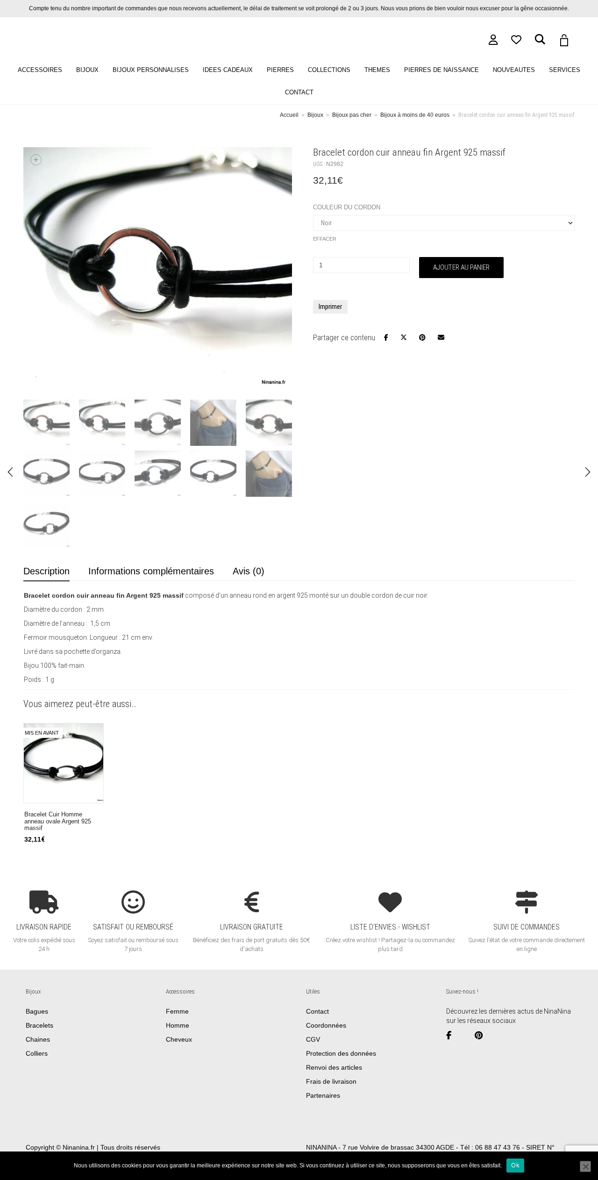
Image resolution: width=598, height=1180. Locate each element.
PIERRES (280, 70)
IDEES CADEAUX (228, 70)
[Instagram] (466, 1035)
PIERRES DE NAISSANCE (441, 70)
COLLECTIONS (329, 70)
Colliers (37, 1053)
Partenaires (323, 1095)
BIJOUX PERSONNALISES (151, 70)
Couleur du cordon (346, 207)
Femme (177, 1011)
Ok (515, 1165)
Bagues (37, 1011)
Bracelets (39, 1025)
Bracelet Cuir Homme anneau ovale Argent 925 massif (57, 821)
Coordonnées (326, 1025)
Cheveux (179, 1039)
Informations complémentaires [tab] (151, 571)
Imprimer (330, 306)
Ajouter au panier (461, 267)
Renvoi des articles (334, 1067)
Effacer (324, 239)
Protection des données (341, 1053)
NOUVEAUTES (514, 70)
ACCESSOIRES (40, 70)
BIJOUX (87, 70)
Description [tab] (46, 571)
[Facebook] (452, 1035)
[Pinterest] (482, 1035)
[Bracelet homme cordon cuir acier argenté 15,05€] (10, 472)
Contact (317, 1011)
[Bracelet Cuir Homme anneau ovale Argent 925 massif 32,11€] (587, 472)
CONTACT (299, 92)
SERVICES (564, 70)
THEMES (377, 70)
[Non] (585, 1166)
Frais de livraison (331, 1081)
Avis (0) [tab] (248, 571)
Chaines (38, 1039)
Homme (177, 1025)
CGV (313, 1039)
